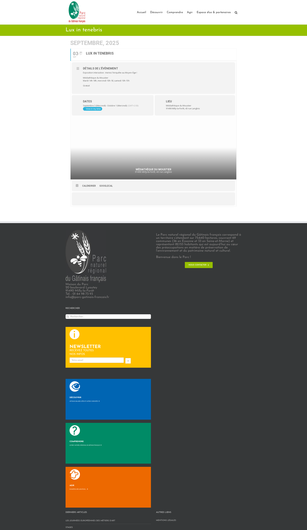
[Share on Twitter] (89, 199)
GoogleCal (106, 186)
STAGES (69, 527)
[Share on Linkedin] (98, 199)
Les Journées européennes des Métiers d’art (90, 521)
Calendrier (89, 186)
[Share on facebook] (79, 199)
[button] (236, 12)
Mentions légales (166, 520)
